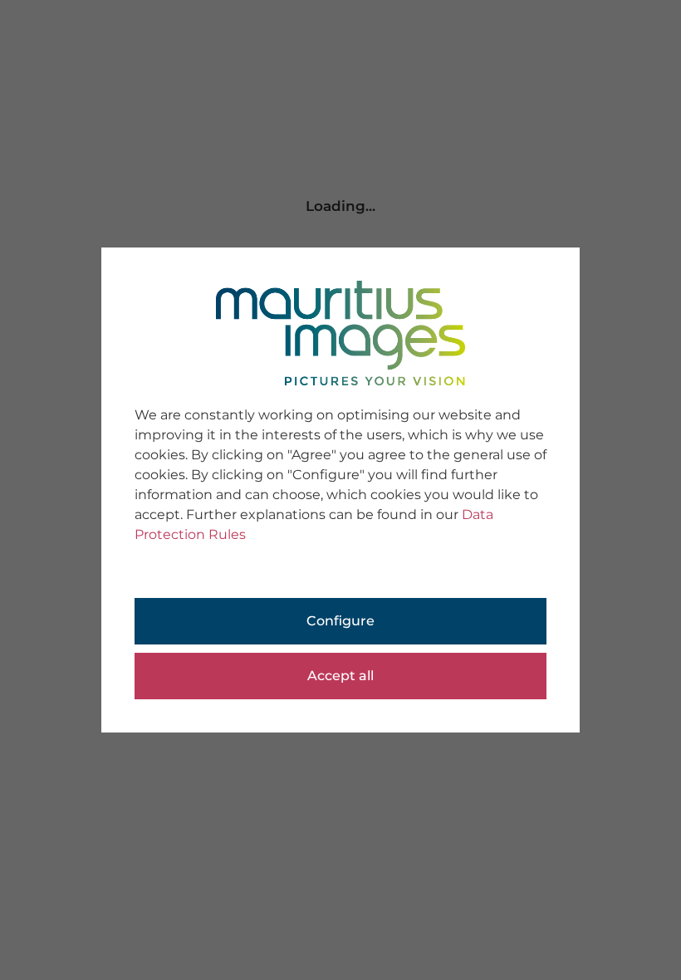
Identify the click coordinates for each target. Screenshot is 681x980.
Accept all (340, 676)
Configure (340, 621)
